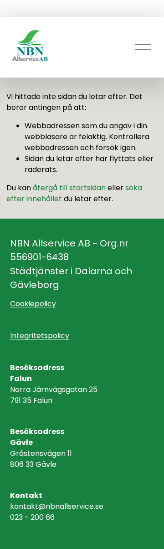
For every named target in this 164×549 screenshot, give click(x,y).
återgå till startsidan (69, 188)
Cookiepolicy (33, 303)
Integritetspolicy (39, 335)
